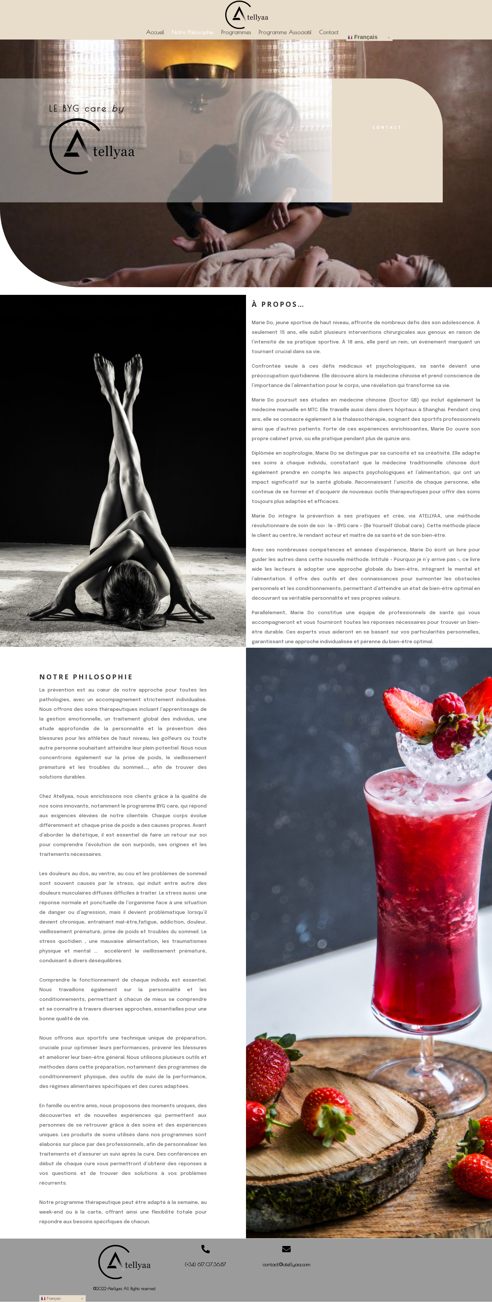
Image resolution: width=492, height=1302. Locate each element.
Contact (329, 32)
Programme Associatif (285, 32)
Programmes (236, 32)
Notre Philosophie (193, 32)
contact (387, 127)
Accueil (155, 32)
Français (365, 37)
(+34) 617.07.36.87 (205, 1264)
